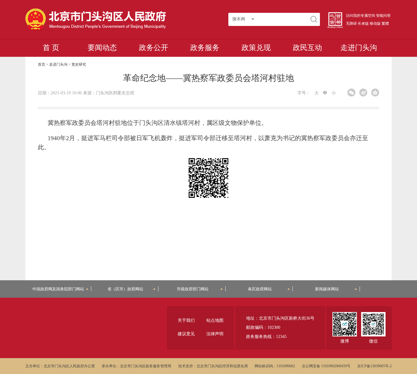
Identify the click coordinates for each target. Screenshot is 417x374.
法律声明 (214, 334)
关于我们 (186, 320)
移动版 (375, 23)
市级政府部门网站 (193, 289)
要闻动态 (102, 48)
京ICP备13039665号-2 (374, 366)
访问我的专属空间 (360, 15)
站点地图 (214, 320)
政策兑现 (256, 48)
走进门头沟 (358, 48)
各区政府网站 (260, 289)
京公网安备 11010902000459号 (326, 366)
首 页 (51, 48)
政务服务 (204, 48)
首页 (41, 64)
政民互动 (307, 48)
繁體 (385, 23)
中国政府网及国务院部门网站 (58, 289)
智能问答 (383, 15)
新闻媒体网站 (327, 289)
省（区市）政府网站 (125, 289)
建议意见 (186, 334)
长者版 (363, 23)
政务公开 (153, 48)
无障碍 (351, 23)
